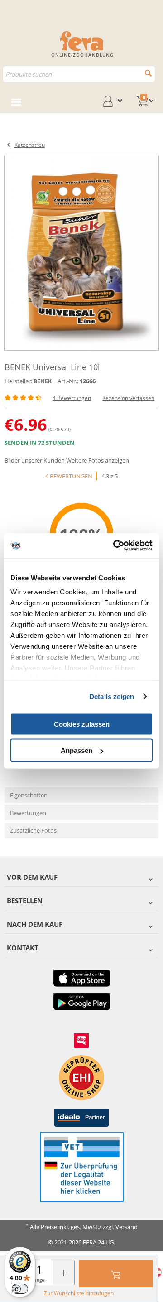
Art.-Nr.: (68, 381)
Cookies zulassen (82, 724)
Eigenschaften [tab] (29, 795)
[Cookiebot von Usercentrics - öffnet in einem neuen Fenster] (115, 546)
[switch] (20, 1289)
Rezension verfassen (128, 398)
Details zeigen (111, 696)
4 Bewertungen (72, 398)
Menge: (38, 1280)
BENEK (43, 381)
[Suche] (148, 73)
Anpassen (76, 750)
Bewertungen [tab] (28, 813)
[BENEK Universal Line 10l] (81, 252)
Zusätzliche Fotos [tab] (33, 830)
